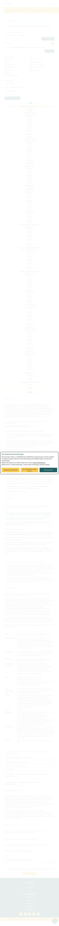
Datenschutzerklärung (39, 463)
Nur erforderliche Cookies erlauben (29, 470)
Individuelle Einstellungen (11, 470)
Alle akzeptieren (48, 470)
